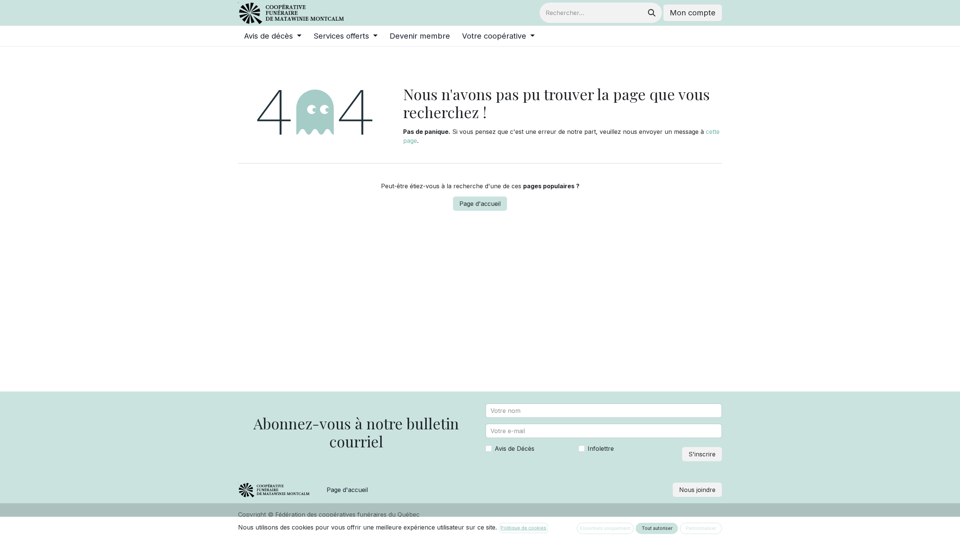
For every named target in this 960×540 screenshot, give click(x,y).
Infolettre (601, 448)
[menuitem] (273, 36)
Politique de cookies (523, 528)
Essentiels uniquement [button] (605, 528)
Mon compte (693, 12)
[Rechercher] (652, 13)
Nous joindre (697, 490)
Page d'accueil (480, 203)
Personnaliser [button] (701, 528)
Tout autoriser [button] (657, 528)
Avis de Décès (514, 448)
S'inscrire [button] (702, 454)
